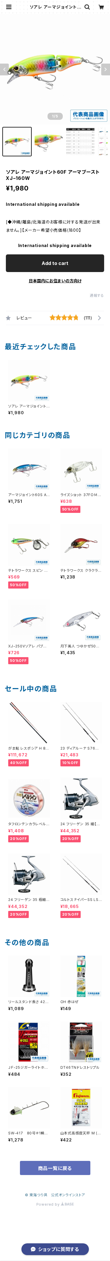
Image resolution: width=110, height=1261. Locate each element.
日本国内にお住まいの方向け (55, 280)
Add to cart (55, 263)
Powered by (48, 1204)
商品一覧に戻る (55, 1168)
